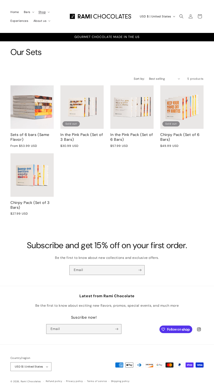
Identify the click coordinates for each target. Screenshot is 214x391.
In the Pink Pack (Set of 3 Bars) (81, 137)
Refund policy (54, 381)
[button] (28, 12)
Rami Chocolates (31, 381)
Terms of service (97, 381)
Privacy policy (74, 381)
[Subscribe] (139, 270)
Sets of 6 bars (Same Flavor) (29, 137)
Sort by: (139, 79)
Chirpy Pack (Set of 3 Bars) (30, 205)
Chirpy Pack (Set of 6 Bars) (180, 137)
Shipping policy (120, 381)
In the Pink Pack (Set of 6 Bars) (131, 137)
